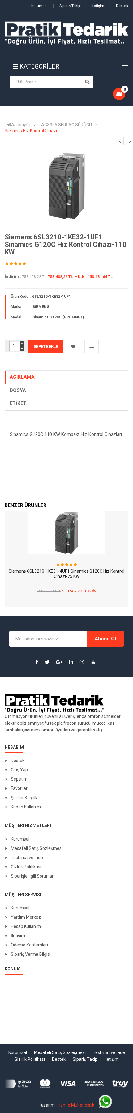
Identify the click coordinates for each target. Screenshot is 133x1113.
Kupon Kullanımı (26, 806)
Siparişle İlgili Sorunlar (32, 876)
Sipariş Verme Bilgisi (30, 954)
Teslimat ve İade (27, 857)
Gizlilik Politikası (26, 866)
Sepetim (19, 779)
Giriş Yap (19, 769)
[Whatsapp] (105, 1101)
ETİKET (18, 403)
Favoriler (19, 788)
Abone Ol (105, 639)
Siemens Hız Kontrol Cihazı (31, 131)
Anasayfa (20, 125)
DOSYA (18, 390)
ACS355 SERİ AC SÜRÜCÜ (66, 125)
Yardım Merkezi (26, 917)
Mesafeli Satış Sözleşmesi (36, 848)
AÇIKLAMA (22, 377)
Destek (118, 6)
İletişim (94, 6)
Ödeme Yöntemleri (29, 944)
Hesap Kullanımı (26, 926)
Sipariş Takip (66, 6)
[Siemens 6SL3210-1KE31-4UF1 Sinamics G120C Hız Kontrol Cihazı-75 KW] (66, 532)
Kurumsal (39, 6)
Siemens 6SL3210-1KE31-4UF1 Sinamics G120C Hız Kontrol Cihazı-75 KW (66, 574)
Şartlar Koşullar (25, 797)
